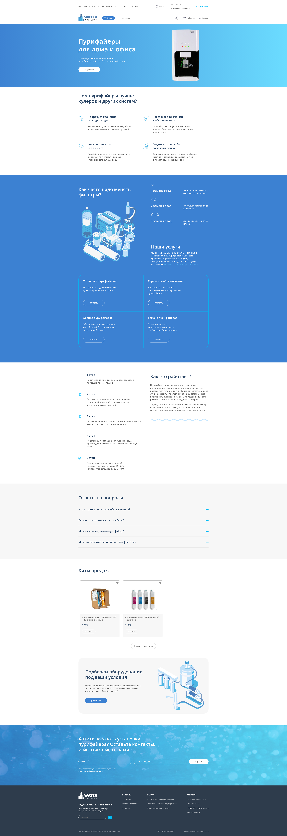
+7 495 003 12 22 (193, 804)
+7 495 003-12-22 (175, 5)
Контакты (134, 6)
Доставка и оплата (109, 6)
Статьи (123, 6)
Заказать (94, 303)
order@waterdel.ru (193, 812)
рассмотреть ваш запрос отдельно (181, 264)
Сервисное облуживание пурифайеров (162, 804)
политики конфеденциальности (90, 771)
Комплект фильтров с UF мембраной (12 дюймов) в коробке (99, 618)
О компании (83, 6)
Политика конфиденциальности (196, 831)
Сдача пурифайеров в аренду (158, 808)
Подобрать (89, 69)
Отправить (199, 761)
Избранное (191, 18)
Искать (176, 18)
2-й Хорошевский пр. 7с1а (196, 799)
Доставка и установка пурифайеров (161, 799)
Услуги (94, 6)
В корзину (88, 631)
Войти (161, 6)
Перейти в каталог (143, 646)
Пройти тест (96, 700)
